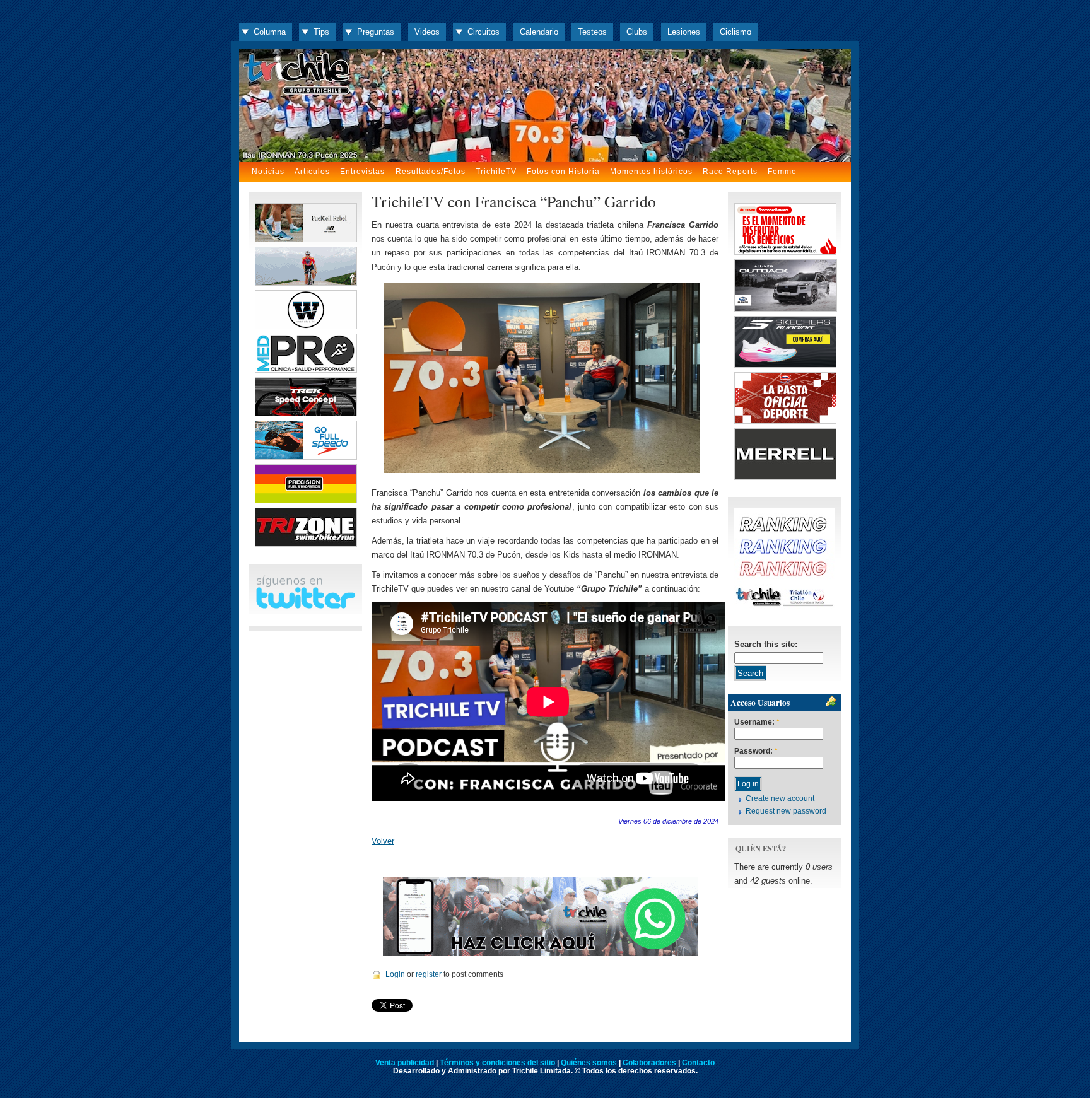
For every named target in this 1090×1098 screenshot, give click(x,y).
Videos (427, 32)
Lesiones (683, 32)
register (429, 974)
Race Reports (730, 171)
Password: (756, 751)
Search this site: (765, 644)
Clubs (636, 32)
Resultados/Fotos (431, 171)
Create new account (780, 798)
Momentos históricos (651, 171)
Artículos (312, 171)
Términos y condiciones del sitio (497, 1062)
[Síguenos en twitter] (305, 606)
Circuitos (483, 32)
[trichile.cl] (545, 105)
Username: (757, 722)
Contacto (698, 1062)
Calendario (539, 32)
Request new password (786, 811)
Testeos (592, 32)
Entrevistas (362, 171)
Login (395, 974)
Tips (321, 32)
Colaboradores (649, 1062)
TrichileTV (496, 171)
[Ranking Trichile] (784, 606)
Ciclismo (735, 32)
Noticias (268, 171)
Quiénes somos (589, 1062)
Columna (270, 32)
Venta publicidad (404, 1062)
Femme (782, 171)
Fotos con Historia (563, 171)
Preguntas (375, 32)
